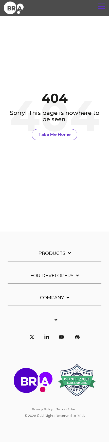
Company (52, 297)
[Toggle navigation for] (54, 322)
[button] (101, 6)
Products (52, 253)
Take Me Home (54, 134)
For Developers (52, 275)
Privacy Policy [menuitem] (42, 409)
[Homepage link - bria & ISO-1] (54, 401)
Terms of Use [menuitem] (66, 409)
